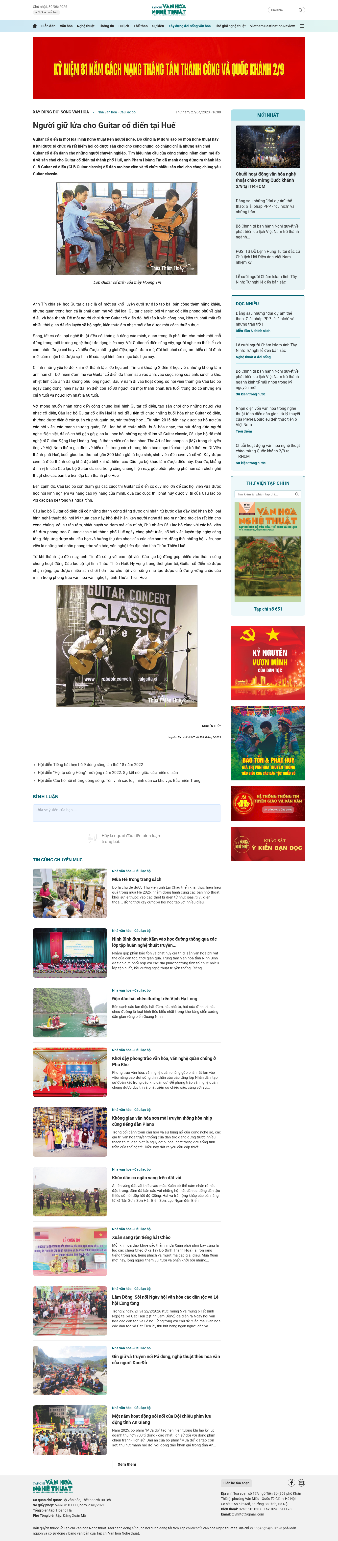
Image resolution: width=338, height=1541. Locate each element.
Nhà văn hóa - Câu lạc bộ (116, 112)
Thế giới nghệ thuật (230, 26)
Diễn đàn (48, 26)
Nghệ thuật (86, 26)
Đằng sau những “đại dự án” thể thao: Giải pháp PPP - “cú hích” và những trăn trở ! (265, 319)
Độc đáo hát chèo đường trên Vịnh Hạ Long (154, 998)
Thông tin (106, 26)
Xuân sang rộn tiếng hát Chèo (141, 1237)
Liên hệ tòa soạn (236, 1483)
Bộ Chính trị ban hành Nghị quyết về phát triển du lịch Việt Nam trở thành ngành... (267, 231)
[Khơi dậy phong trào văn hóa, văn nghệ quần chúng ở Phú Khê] (70, 1072)
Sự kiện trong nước (251, 394)
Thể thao (141, 26)
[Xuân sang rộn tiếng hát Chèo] (70, 1251)
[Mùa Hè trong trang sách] (70, 893)
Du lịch (124, 26)
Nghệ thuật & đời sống (253, 357)
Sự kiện (158, 26)
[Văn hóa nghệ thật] (52, 1492)
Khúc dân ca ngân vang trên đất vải (146, 1177)
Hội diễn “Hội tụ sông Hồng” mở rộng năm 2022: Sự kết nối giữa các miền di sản (108, 772)
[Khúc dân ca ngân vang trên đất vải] (70, 1191)
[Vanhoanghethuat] (35, 26)
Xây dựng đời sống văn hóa (190, 26)
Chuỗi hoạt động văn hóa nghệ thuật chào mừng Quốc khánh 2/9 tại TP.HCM (266, 180)
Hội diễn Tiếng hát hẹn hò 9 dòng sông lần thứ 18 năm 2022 (90, 764)
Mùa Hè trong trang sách (136, 879)
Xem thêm (127, 1464)
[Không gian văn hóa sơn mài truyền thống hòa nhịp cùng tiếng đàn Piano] (70, 1132)
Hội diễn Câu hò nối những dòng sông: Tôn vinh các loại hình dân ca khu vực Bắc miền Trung (119, 780)
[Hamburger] (302, 26)
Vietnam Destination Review (272, 26)
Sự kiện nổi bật (47, 12)
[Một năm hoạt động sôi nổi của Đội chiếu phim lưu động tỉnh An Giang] (70, 1430)
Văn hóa (66, 26)
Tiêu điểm (244, 431)
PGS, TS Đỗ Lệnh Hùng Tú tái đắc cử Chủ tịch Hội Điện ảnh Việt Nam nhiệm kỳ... (268, 257)
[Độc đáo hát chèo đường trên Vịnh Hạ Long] (70, 1012)
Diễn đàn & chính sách (253, 331)
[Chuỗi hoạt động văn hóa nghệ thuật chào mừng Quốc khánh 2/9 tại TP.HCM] (268, 147)
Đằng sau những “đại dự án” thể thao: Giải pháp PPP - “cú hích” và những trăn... (265, 206)
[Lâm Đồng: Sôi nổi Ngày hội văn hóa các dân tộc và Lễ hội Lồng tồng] (70, 1311)
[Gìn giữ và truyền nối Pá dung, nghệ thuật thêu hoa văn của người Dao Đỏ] (70, 1370)
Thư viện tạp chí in (268, 483)
